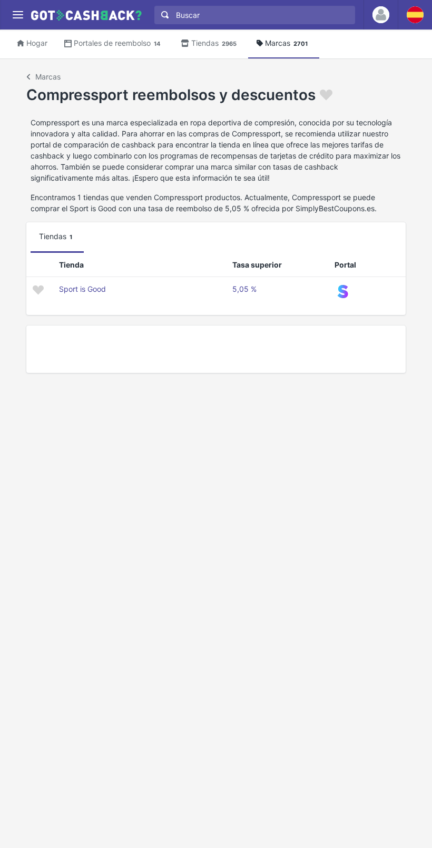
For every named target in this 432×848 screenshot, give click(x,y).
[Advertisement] (216, 349)
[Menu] (17, 15)
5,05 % (244, 288)
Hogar (36, 42)
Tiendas (214, 42)
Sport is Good (82, 288)
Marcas (286, 42)
